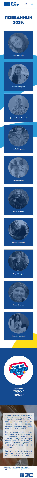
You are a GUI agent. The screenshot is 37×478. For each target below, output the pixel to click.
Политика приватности (21, 469)
